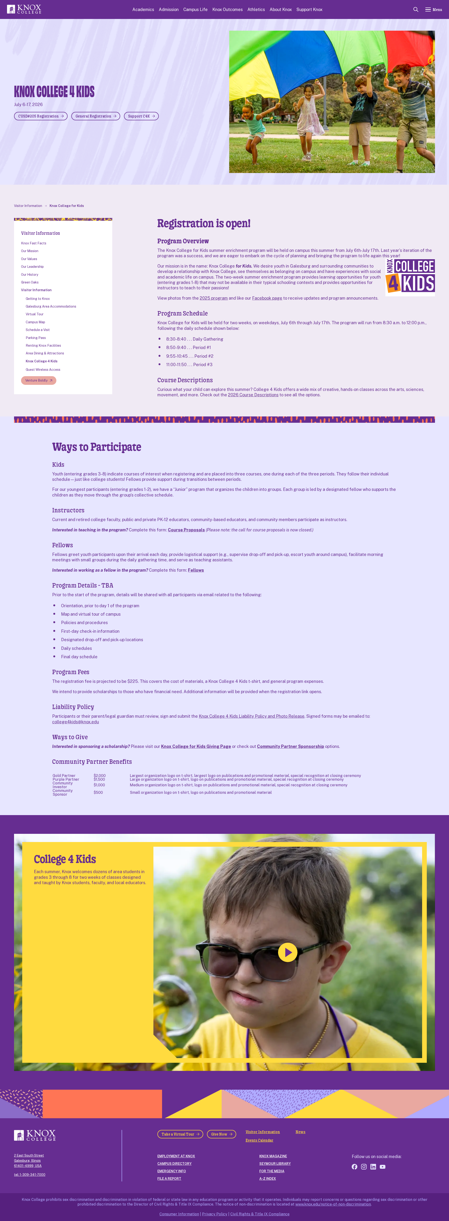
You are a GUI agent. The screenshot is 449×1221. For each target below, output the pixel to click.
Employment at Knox (176, 1156)
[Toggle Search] (415, 9)
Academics (143, 9)
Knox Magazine (273, 1156)
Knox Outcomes (227, 9)
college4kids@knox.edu (75, 721)
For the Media (271, 1171)
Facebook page (267, 298)
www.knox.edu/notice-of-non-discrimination (333, 1204)
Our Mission (29, 251)
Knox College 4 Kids (42, 361)
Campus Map (35, 322)
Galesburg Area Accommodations (51, 306)
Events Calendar (259, 1140)
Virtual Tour (34, 314)
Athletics (256, 9)
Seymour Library (275, 1164)
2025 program (214, 298)
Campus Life (195, 9)
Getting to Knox (38, 299)
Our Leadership (32, 266)
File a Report (169, 1179)
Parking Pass (36, 338)
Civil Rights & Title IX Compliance (260, 1214)
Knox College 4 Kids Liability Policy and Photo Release (251, 716)
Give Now (219, 1134)
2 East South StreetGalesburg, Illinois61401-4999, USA (29, 1161)
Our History (29, 274)
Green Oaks (30, 282)
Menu (437, 9)
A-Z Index (267, 1179)
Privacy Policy (214, 1214)
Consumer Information (179, 1214)
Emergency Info (171, 1171)
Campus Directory (174, 1164)
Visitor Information (28, 206)
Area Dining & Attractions (45, 353)
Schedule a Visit (38, 330)
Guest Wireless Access (43, 369)
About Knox (281, 9)
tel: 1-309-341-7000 (29, 1175)
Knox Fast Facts (33, 243)
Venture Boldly (36, 380)
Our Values (29, 259)
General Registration (93, 116)
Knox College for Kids (67, 206)
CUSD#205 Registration (38, 116)
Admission (169, 9)
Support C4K (139, 116)
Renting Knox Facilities (43, 345)
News (300, 1132)
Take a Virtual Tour (178, 1134)
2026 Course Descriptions (253, 394)
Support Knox (309, 9)
